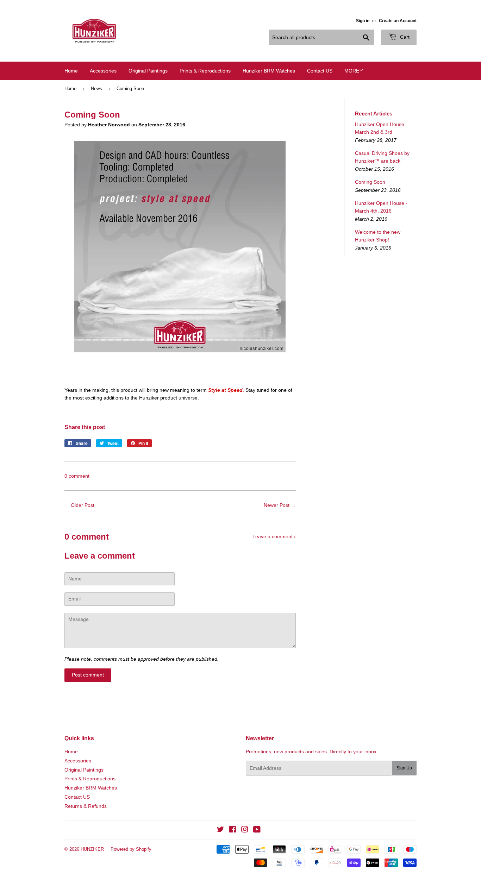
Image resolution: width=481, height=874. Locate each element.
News (96, 88)
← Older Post (79, 505)
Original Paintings (148, 71)
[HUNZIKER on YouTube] (257, 830)
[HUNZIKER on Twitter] (220, 830)
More (351, 71)
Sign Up (404, 768)
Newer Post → (280, 505)
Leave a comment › (274, 536)
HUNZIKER (92, 849)
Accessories (103, 71)
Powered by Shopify (131, 849)
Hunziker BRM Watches (269, 71)
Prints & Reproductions (205, 71)
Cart (404, 37)
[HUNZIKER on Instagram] (244, 830)
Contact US (319, 71)
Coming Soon (370, 182)
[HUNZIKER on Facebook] (232, 830)
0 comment (76, 476)
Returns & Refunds (85, 806)
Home (71, 71)
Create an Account (398, 20)
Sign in (362, 20)
